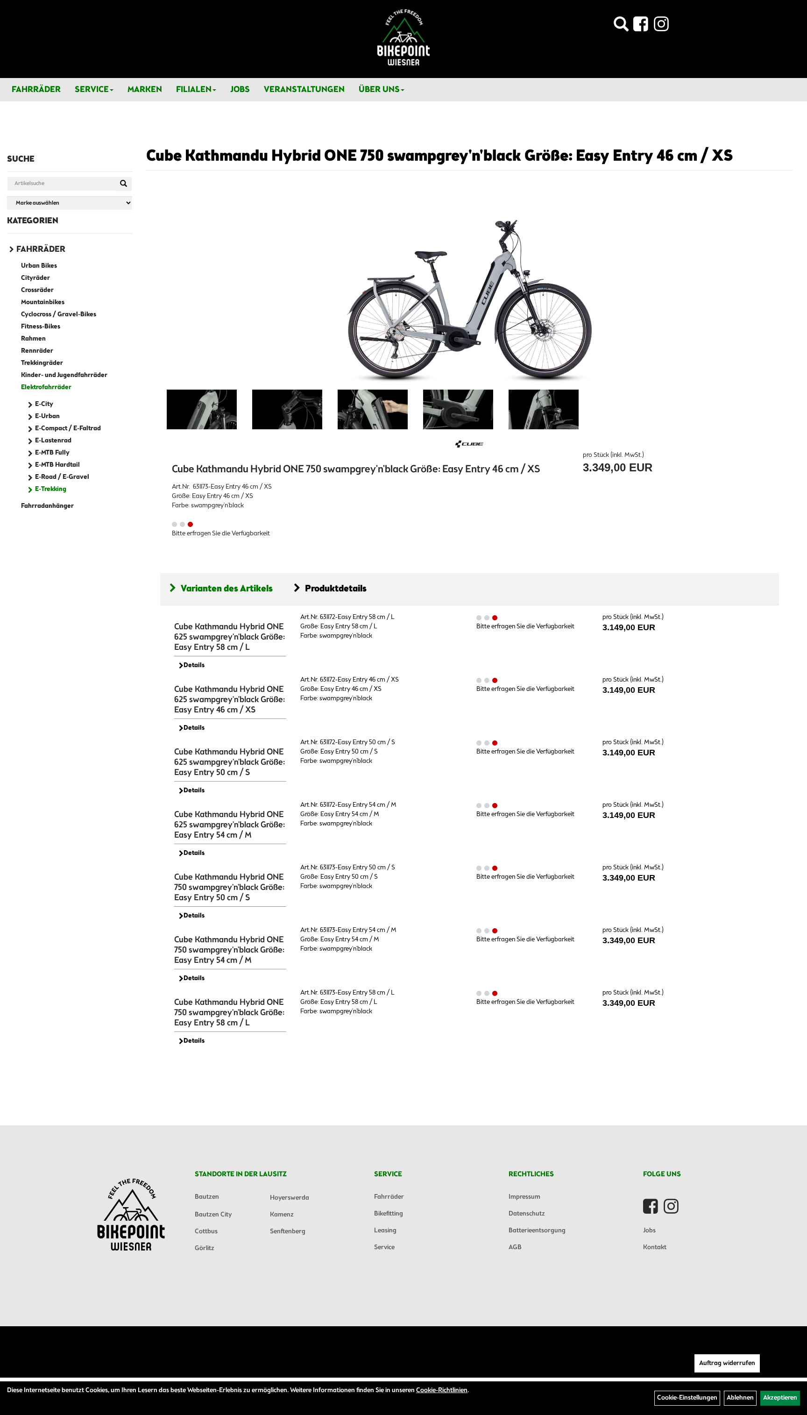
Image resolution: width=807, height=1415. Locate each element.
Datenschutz (527, 1213)
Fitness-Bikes (40, 326)
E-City (44, 404)
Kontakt (654, 1247)
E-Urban (47, 416)
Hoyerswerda (289, 1198)
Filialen (194, 89)
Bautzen (207, 1197)
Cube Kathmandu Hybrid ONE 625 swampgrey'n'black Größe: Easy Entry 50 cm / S (229, 762)
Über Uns (379, 89)
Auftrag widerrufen (727, 1363)
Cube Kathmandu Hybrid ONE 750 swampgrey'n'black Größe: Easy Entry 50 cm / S (229, 887)
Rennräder (37, 351)
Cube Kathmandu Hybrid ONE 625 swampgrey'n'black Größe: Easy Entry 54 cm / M (229, 825)
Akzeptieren (780, 1398)
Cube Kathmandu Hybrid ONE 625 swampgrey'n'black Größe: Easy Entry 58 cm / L (229, 637)
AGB (515, 1247)
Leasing (385, 1230)
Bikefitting (388, 1213)
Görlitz (204, 1248)
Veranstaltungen (304, 89)
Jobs (240, 89)
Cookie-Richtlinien (441, 1390)
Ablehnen (740, 1398)
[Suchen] (123, 184)
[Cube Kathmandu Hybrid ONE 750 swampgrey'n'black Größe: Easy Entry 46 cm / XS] (469, 289)
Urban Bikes (39, 266)
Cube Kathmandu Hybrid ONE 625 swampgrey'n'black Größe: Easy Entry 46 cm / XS (229, 700)
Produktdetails (336, 589)
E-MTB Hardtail (57, 465)
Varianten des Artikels (227, 589)
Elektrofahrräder (46, 387)
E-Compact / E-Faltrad (68, 428)
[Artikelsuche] (621, 27)
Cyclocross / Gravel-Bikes (58, 314)
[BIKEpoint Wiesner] (403, 37)
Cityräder (35, 278)
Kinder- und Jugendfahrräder (64, 375)
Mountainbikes (42, 302)
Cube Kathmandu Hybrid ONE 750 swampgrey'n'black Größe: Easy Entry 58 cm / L (229, 1013)
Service (92, 89)
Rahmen (33, 338)
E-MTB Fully (52, 452)
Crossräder (37, 290)
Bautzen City (213, 1214)
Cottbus (206, 1231)
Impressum (524, 1197)
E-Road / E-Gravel (62, 477)
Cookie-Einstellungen (687, 1398)
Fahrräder (36, 89)
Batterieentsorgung (537, 1230)
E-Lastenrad (53, 440)
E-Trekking (50, 489)
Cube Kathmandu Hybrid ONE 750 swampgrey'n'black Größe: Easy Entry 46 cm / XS (439, 156)
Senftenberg (287, 1231)
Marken (144, 89)
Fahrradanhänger (47, 506)
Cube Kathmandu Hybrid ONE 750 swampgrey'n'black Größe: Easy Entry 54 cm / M (229, 950)
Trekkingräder (42, 363)
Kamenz (282, 1214)
